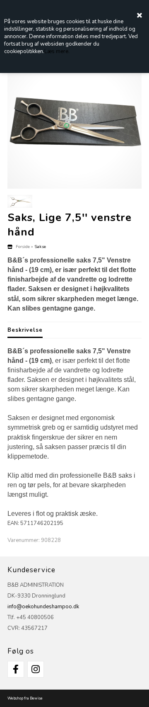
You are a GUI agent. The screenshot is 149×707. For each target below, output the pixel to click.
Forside (23, 246)
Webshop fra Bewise (25, 698)
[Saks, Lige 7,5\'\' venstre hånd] (74, 121)
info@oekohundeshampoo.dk (43, 606)
